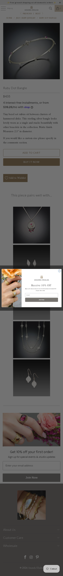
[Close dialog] (59, 270)
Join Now (41, 299)
